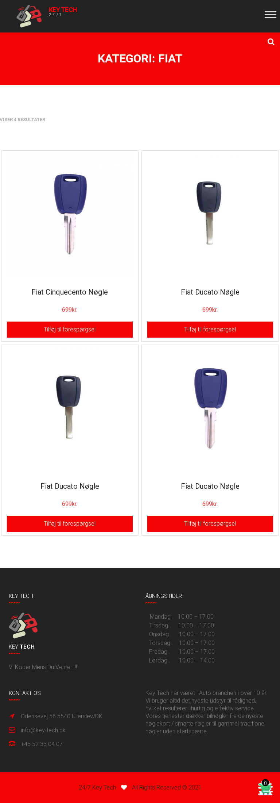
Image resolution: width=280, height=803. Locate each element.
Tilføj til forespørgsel (70, 329)
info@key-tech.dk (43, 730)
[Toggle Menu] (270, 14)
